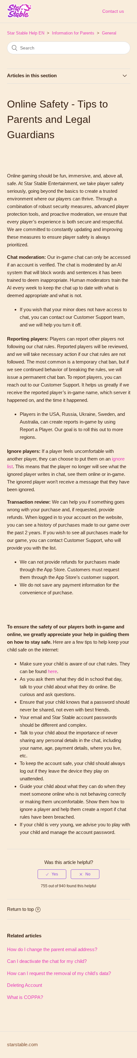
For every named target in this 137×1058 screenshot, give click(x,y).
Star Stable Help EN (25, 33)
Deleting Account (24, 985)
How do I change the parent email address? (52, 949)
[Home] (19, 16)
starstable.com (22, 1044)
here (52, 671)
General (109, 33)
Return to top (20, 909)
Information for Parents (73, 33)
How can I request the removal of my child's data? (59, 973)
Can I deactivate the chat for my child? (47, 961)
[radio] (52, 874)
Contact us (113, 11)
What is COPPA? (25, 997)
